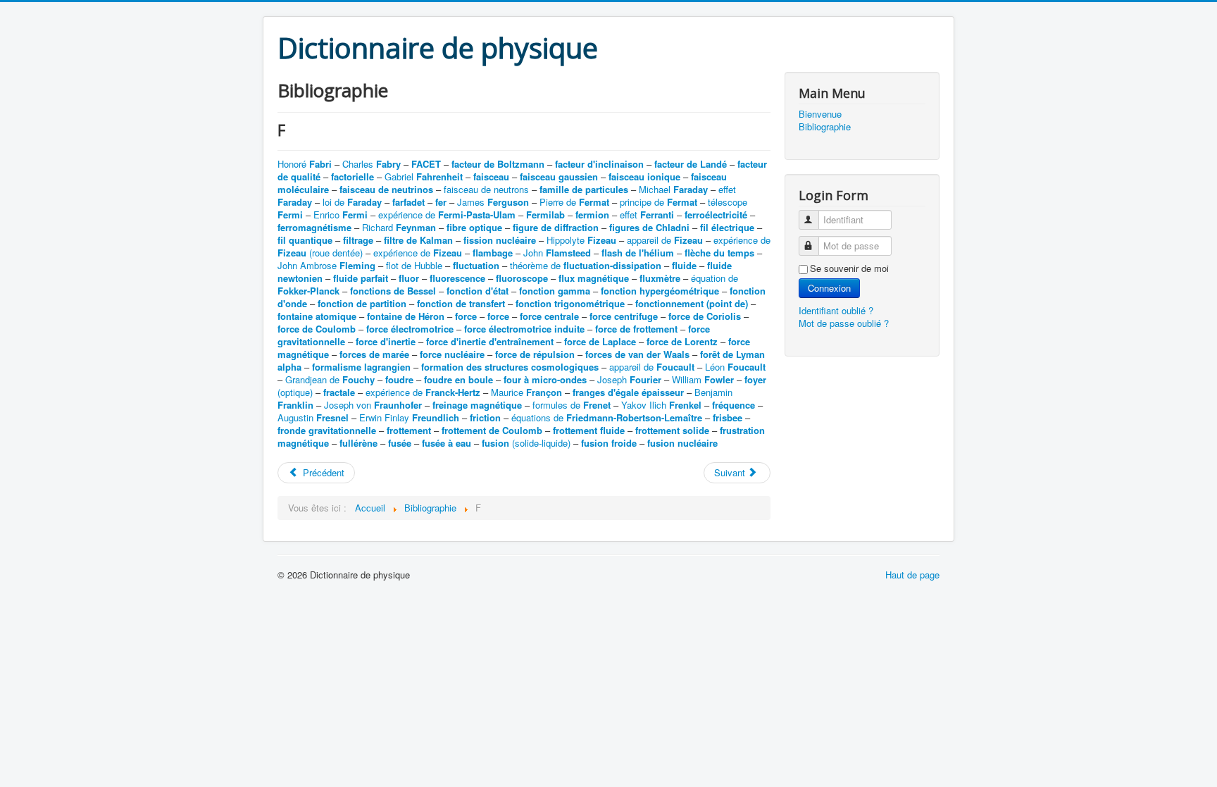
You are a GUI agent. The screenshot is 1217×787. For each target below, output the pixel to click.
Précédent (322, 472)
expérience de (447, 214)
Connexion (829, 288)
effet (647, 214)
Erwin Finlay (409, 417)
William (703, 379)
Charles (371, 164)
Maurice (526, 392)
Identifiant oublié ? (836, 310)
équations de (606, 417)
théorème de (585, 265)
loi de (352, 202)
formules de (571, 404)
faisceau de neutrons (486, 189)
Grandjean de (330, 379)
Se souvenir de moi (849, 268)
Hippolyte (581, 240)
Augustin (313, 417)
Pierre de (574, 202)
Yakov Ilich (661, 404)
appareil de (665, 240)
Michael (673, 189)
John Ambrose (326, 265)
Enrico (340, 214)
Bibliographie (825, 126)
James (493, 202)
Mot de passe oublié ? (844, 323)
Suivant (731, 472)
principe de (658, 202)
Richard (399, 227)
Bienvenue (820, 114)
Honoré (304, 164)
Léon (735, 366)
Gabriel (424, 176)
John (557, 252)
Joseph (629, 379)
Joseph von (373, 404)
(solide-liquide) (526, 443)
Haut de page (912, 574)
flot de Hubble (414, 265)
